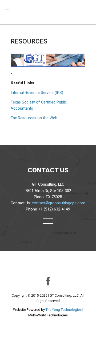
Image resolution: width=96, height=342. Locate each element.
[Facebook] (48, 281)
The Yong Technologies (64, 310)
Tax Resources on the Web (34, 118)
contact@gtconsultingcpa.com (58, 203)
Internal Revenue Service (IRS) (37, 92)
